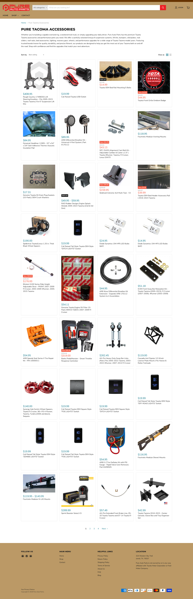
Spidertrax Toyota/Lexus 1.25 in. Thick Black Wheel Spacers (38, 244)
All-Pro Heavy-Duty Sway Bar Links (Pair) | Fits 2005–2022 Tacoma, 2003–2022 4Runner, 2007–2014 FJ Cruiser (115, 360)
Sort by (24, 55)
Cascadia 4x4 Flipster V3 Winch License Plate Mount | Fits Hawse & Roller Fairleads (152, 360)
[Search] (163, 7)
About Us (101, 569)
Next (104, 528)
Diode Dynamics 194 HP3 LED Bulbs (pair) (153, 244)
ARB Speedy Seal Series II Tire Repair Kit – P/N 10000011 (38, 359)
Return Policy (103, 559)
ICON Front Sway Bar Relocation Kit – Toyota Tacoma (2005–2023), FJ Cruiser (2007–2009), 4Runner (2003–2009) (154, 291)
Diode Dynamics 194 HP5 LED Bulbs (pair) (114, 244)
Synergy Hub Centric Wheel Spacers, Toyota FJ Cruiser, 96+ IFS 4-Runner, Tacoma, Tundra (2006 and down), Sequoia (38, 412)
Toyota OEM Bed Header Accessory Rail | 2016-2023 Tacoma (154, 196)
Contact (26, 15)
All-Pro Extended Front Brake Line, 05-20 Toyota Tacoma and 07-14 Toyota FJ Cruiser (115, 515)
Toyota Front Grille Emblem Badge (152, 100)
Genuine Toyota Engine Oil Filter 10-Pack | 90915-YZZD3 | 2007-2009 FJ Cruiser (76, 309)
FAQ (99, 572)
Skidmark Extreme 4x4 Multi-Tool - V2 (115, 193)
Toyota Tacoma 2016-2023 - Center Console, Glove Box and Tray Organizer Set (153, 515)
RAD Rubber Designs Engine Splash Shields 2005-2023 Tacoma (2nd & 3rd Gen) (77, 205)
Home (5, 15)
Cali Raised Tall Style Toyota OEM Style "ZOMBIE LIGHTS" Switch (39, 455)
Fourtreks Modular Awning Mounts (152, 136)
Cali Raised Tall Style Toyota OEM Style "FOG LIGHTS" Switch (77, 455)
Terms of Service (104, 565)
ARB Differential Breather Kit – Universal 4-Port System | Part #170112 (73, 142)
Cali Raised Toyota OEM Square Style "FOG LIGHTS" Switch (76, 410)
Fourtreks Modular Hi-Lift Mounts (36, 499)
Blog (99, 575)
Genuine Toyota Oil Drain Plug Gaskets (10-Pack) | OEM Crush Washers (39, 196)
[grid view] (167, 54)
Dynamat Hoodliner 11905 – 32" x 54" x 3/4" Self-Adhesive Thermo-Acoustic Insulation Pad (38, 145)
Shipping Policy (103, 562)
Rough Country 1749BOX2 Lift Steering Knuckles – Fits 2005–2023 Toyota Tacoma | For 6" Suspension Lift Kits (38, 100)
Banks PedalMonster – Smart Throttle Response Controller (76, 359)
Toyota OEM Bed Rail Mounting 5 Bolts (115, 87)
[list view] (170, 54)
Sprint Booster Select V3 (71, 513)
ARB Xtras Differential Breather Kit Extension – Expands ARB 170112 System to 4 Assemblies (114, 293)
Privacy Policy (103, 556)
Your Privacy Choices (28, 589)
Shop (14, 15)
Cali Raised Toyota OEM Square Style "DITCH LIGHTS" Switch (115, 410)
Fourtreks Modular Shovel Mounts (151, 457)
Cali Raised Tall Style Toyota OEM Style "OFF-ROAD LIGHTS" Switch (154, 402)
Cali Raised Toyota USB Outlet (73, 97)
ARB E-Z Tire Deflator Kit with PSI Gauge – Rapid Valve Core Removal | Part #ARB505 (114, 464)
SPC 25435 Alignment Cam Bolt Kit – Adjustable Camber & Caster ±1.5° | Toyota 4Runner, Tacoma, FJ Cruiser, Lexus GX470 (115, 154)
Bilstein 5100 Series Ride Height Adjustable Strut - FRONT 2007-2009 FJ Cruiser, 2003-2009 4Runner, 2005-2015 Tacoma (39, 288)
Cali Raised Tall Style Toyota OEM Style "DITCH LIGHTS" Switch (77, 247)
